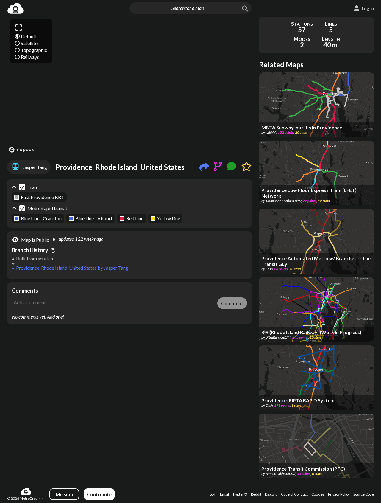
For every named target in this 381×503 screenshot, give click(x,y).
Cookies (317, 494)
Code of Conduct (294, 494)
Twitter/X (239, 494)
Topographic (34, 50)
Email (224, 494)
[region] (129, 85)
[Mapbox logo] (21, 149)
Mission (64, 494)
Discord (271, 494)
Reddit (256, 494)
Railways (30, 57)
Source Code (363, 494)
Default (28, 36)
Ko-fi (212, 494)
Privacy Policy (339, 494)
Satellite (29, 43)
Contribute (99, 494)
